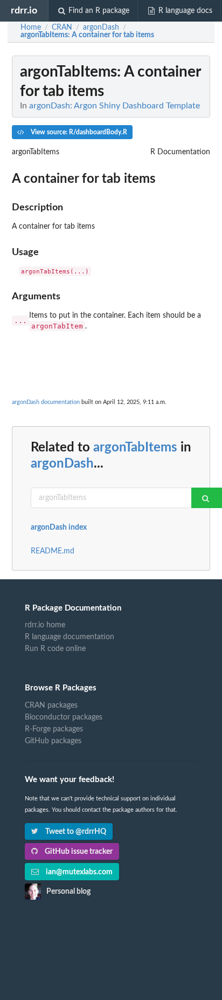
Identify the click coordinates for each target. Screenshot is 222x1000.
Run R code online (55, 649)
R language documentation (69, 637)
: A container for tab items (87, 35)
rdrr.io (24, 10)
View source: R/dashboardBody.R (78, 132)
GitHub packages (53, 741)
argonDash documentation (46, 402)
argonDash (62, 463)
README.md (52, 551)
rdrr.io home (45, 625)
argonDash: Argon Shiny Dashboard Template (114, 105)
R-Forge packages (54, 729)
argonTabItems (135, 447)
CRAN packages (51, 705)
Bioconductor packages (63, 717)
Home (30, 27)
